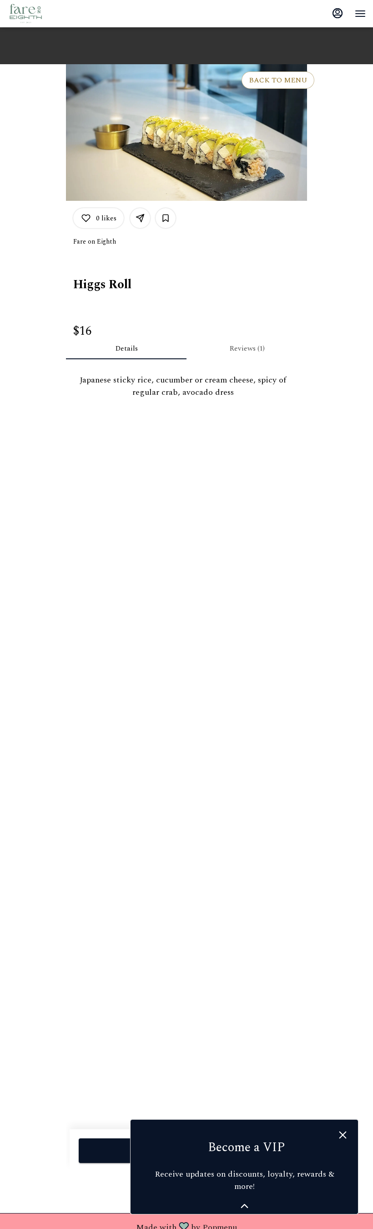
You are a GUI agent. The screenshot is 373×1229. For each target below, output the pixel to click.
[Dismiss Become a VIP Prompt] (342, 1135)
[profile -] (337, 13)
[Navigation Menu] (360, 13)
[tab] (126, 348)
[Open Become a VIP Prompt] (244, 1206)
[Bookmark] (166, 218)
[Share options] (140, 218)
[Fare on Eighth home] (48, 13)
